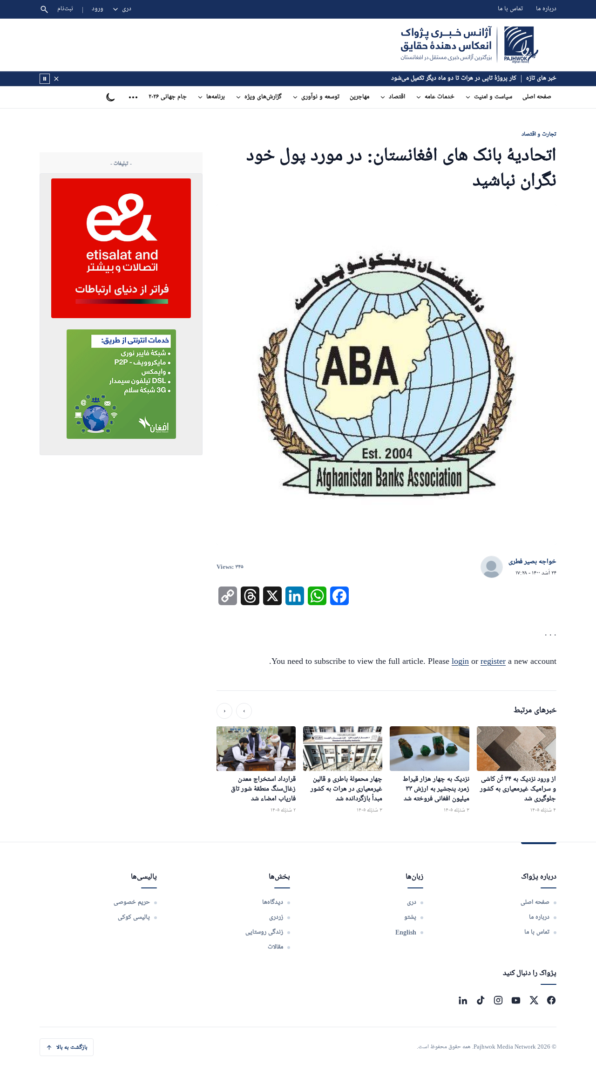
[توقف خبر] (45, 79)
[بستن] (56, 79)
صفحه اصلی (536, 97)
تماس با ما (510, 9)
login (460, 661)
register (493, 661)
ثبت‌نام (65, 9)
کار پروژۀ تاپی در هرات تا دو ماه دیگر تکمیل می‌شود (453, 78)
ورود (97, 9)
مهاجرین (359, 97)
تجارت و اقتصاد (539, 133)
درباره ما (546, 9)
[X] (533, 1000)
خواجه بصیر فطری (532, 562)
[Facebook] (551, 1000)
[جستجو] (44, 9)
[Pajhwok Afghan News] (469, 44)
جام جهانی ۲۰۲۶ (168, 97)
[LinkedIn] (463, 1000)
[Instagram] (498, 1000)
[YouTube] (516, 1000)
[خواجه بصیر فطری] (491, 567)
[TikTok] (480, 1000)
